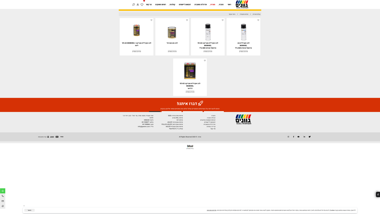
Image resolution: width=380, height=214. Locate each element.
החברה (221, 4)
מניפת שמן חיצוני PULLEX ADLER (172, 124)
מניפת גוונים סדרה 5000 (175, 116)
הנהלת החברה (211, 118)
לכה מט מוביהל (172, 43)
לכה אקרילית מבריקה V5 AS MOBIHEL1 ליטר (136, 44)
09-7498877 (145, 122)
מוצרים (212, 4)
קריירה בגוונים (211, 126)
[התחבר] (137, 4)
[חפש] (133, 4)
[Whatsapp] (3, 191)
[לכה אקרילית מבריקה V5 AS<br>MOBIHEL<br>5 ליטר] (190, 82)
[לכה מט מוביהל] (172, 41)
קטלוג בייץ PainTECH (176, 129)
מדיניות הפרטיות (211, 210)
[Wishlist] (142, 4)
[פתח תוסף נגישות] (378, 194)
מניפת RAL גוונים (177, 118)
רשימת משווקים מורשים (207, 120)
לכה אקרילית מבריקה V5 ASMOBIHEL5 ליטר (190, 86)
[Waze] (3, 206)
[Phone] (3, 196)
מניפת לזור (179, 120)
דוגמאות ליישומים (185, 4)
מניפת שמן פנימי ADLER (175, 122)
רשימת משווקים (160, 4)
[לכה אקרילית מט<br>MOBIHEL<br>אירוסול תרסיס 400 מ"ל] (243, 41)
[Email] (3, 201)
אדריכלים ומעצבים (201, 4)
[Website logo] (241, 4)
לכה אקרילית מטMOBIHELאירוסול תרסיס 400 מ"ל (243, 45)
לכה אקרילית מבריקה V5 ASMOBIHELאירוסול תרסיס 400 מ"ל (208, 45)
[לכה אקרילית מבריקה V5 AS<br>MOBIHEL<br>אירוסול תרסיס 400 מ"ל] (208, 41)
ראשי (229, 4)
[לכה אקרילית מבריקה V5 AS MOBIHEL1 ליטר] (136, 41)
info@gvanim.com (143, 126)
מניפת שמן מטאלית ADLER (174, 126)
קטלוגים (172, 4)
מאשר (29, 210)
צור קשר (149, 4)
